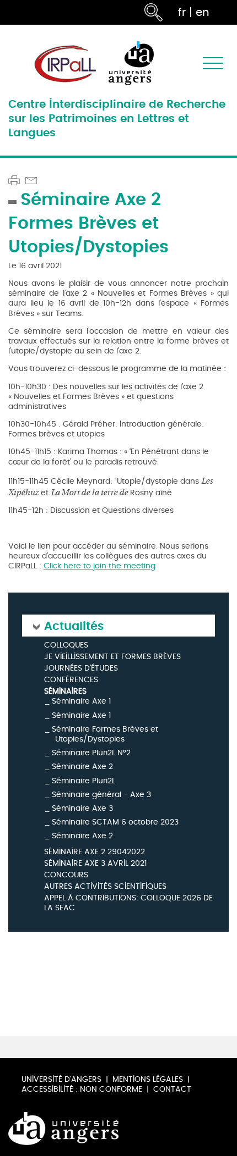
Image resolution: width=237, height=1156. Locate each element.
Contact (172, 1089)
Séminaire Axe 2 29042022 (94, 852)
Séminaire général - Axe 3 (101, 794)
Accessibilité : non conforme (81, 1089)
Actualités (74, 625)
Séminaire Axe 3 (82, 808)
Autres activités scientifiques (105, 887)
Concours (66, 875)
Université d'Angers (61, 1079)
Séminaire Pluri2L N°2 (91, 753)
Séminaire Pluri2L (83, 781)
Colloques (66, 645)
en (202, 12)
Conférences (71, 680)
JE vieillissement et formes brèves (112, 657)
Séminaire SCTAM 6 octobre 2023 (115, 822)
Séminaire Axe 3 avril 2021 (95, 864)
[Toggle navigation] (213, 63)
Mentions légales (147, 1079)
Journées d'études (81, 668)
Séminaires (65, 691)
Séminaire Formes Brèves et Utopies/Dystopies (105, 734)
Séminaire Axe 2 (82, 766)
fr (182, 12)
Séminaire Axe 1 (81, 701)
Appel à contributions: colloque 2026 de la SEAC (128, 903)
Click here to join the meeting (99, 566)
